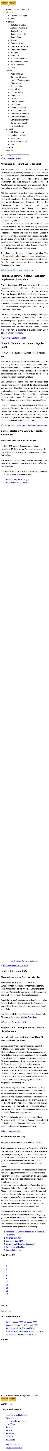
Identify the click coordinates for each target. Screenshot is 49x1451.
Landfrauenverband (18, 135)
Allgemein (10, 22)
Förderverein (15, 83)
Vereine (9, 71)
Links (12, 68)
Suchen (4, 155)
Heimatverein (16, 86)
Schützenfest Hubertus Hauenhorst (20, 1244)
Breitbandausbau (17, 65)
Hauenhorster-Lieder (19, 62)
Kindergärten (15, 37)
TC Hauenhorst (16, 126)
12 (7, 1288)
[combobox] (18, 155)
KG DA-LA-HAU (17, 92)
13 (7, 1291)
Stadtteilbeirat (16, 31)
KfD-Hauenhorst (17, 132)
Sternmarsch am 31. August (17, 482)
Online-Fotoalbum (15, 333)
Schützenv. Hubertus (19, 117)
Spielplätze (15, 56)
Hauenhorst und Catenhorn (17, 10)
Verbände (10, 129)
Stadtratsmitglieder (18, 34)
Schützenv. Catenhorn (19, 114)
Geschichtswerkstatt (18, 59)
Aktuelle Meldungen (18, 16)
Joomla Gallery (15, 961)
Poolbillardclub (16, 74)
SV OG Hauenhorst (18, 123)
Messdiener (15, 138)
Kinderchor (15, 95)
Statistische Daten (18, 25)
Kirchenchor (15, 98)
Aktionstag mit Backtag (15, 1247)
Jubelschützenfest (13, 1250)
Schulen (13, 40)
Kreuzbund (15, 105)
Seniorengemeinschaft (19, 141)
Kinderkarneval (16, 43)
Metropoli (14, 52)
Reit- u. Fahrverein (18, 111)
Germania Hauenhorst (19, 120)
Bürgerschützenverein (19, 77)
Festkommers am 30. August (18, 479)
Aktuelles (10, 13)
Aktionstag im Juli (13, 1238)
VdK (12, 144)
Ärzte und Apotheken (19, 28)
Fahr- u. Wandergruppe (20, 80)
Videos (13, 19)
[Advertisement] (24, 1367)
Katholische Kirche (18, 49)
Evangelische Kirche (19, 46)
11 (7, 1284)
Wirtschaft (10, 147)
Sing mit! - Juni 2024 (14, 1241)
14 (7, 1294)
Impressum (10, 150)
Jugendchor (15, 89)
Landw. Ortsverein (18, 108)
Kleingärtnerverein (18, 101)
